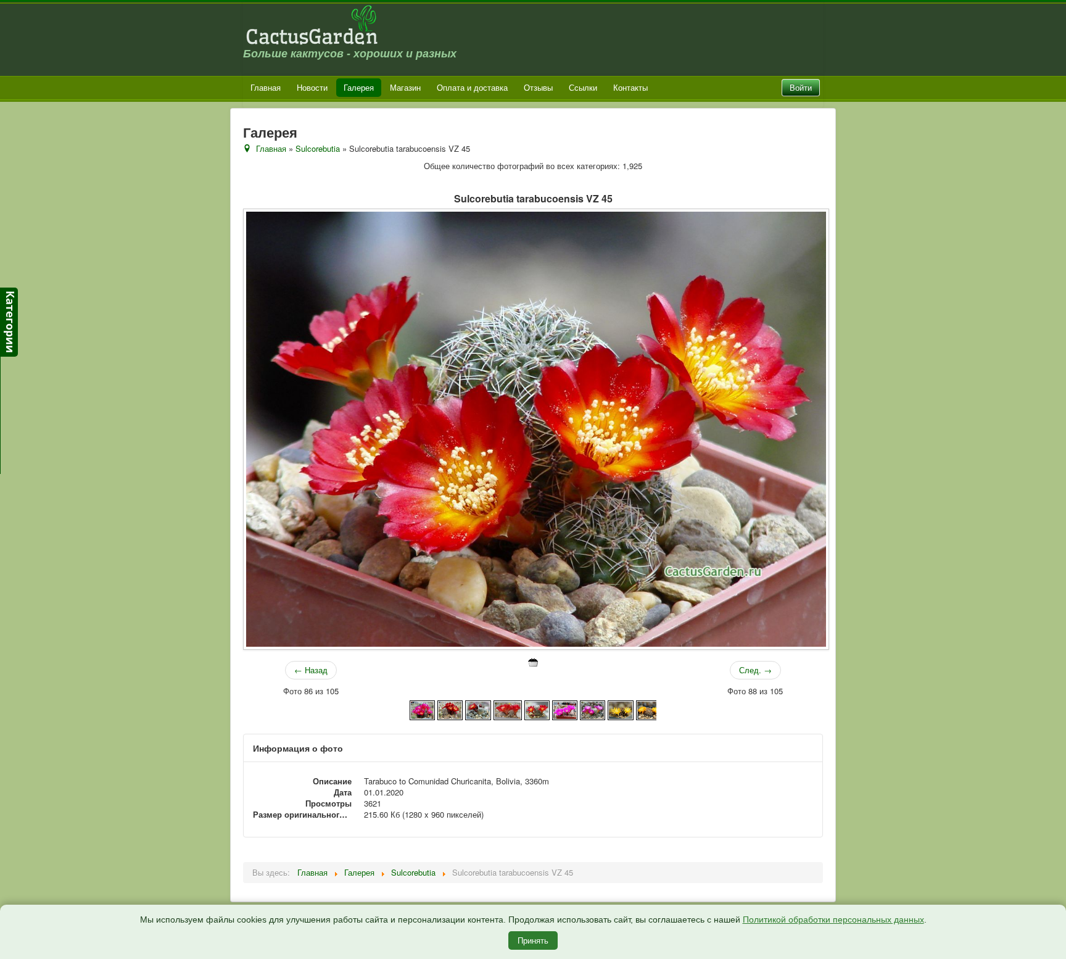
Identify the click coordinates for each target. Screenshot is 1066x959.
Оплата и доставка (472, 87)
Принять (533, 940)
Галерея (359, 87)
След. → (755, 670)
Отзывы (538, 87)
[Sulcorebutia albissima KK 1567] (592, 709)
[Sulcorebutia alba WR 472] (508, 709)
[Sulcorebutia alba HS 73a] (422, 709)
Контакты (630, 87)
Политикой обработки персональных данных (833, 919)
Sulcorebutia (317, 148)
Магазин (405, 87)
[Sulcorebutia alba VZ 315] (450, 709)
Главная (265, 87)
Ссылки (583, 87)
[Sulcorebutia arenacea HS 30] (620, 709)
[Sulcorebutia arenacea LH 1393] (648, 709)
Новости (312, 87)
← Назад (311, 670)
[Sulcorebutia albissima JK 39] (564, 709)
